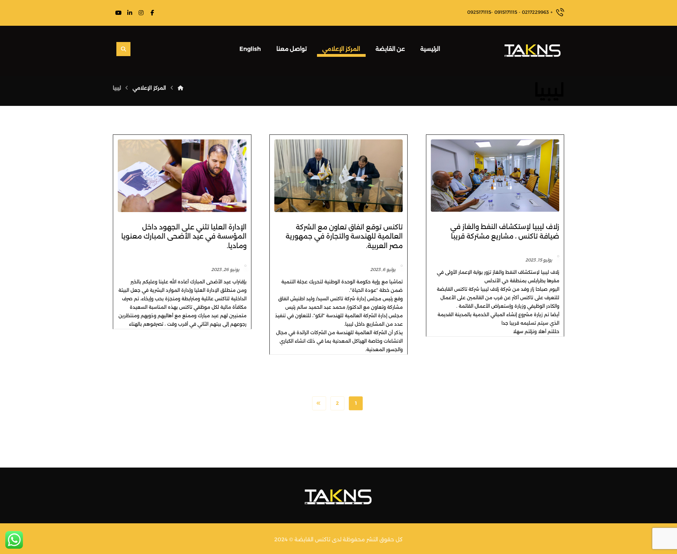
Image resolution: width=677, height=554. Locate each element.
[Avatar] (558, 256)
